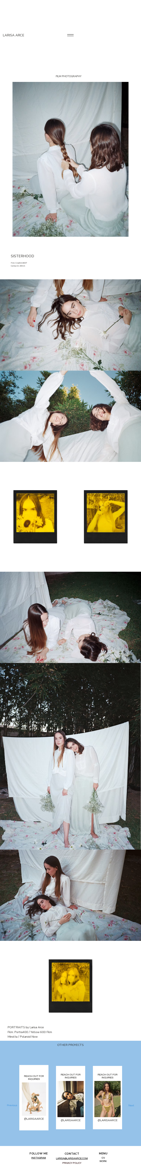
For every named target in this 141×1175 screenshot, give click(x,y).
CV (103, 1158)
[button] (126, 1105)
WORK (103, 1161)
